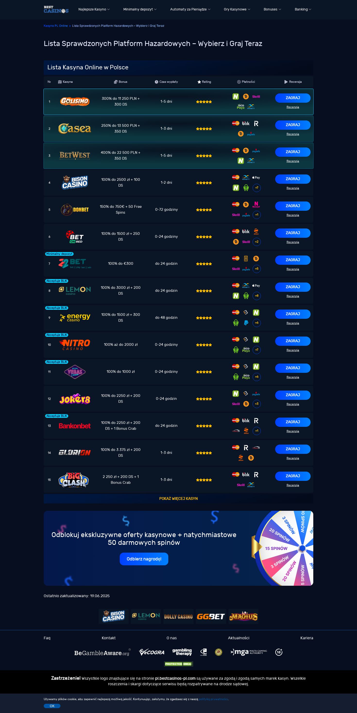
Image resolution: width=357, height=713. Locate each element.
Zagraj (293, 98)
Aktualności (238, 638)
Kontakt (109, 638)
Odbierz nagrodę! (144, 559)
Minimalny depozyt (138, 9)
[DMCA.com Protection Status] (178, 664)
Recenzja (293, 107)
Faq (47, 638)
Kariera (306, 638)
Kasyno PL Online (56, 25)
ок (52, 706)
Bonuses (270, 9)
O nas (172, 638)
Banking (301, 9)
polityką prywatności (213, 699)
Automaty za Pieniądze (188, 9)
